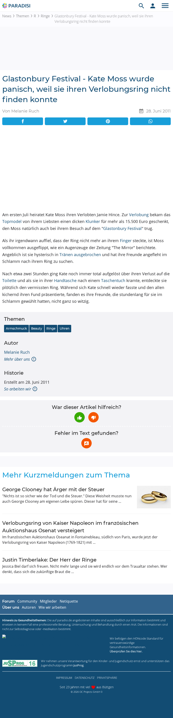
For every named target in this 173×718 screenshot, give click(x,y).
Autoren (29, 607)
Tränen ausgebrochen (80, 254)
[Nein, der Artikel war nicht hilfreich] (93, 417)
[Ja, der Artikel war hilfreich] (79, 417)
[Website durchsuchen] (141, 5)
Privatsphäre (107, 678)
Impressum (64, 678)
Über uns (10, 607)
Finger (126, 240)
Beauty (36, 328)
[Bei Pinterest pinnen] (107, 121)
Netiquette (69, 601)
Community (27, 601)
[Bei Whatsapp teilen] (150, 121)
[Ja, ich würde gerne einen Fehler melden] (86, 443)
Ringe (45, 16)
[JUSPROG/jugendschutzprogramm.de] (19, 663)
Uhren (64, 328)
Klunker (93, 221)
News (6, 16)
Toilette (9, 280)
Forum (8, 601)
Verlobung (139, 214)
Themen (22, 16)
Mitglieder (48, 601)
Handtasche (65, 280)
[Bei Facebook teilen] (22, 121)
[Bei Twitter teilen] (65, 121)
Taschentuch (113, 280)
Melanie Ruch (17, 352)
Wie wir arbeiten (52, 607)
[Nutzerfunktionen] (152, 5)
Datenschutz (84, 678)
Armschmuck (16, 328)
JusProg (78, 665)
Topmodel (12, 221)
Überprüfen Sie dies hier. (126, 651)
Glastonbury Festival (122, 228)
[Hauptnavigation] (165, 5)
